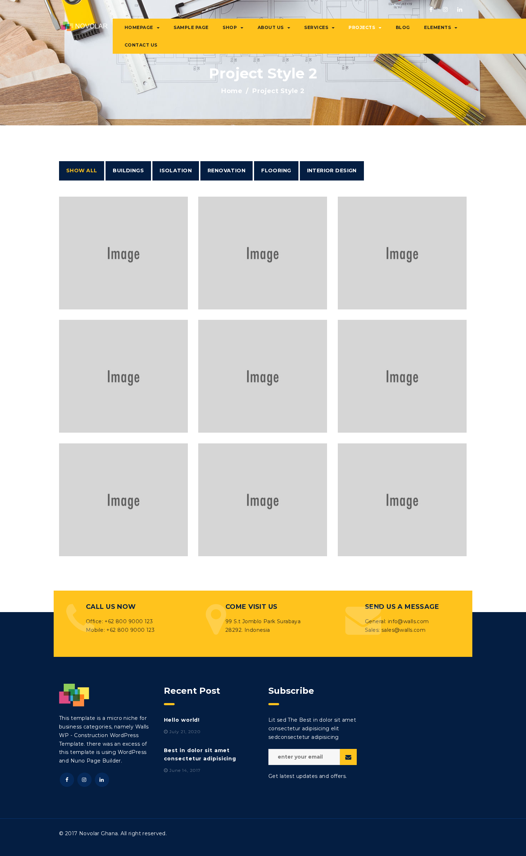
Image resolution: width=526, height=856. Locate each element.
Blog (403, 27)
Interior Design (332, 170)
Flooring (276, 170)
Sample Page (191, 27)
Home (231, 91)
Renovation (226, 170)
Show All (81, 170)
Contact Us (141, 45)
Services (316, 27)
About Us (271, 27)
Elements (437, 27)
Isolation (176, 170)
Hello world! (182, 720)
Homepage (139, 27)
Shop (230, 27)
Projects (362, 27)
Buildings (128, 170)
